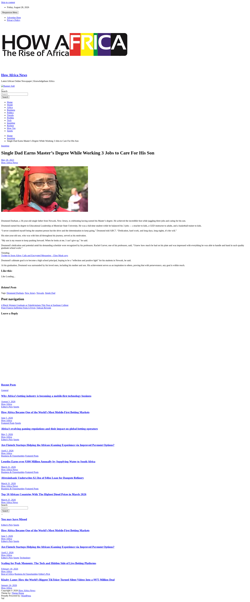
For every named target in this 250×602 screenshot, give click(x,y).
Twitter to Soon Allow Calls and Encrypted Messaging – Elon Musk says (34, 255)
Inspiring (11, 123)
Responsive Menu (9, 12)
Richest (10, 125)
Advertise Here (14, 17)
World (10, 105)
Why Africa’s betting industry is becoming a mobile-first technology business (46, 395)
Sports (10, 131)
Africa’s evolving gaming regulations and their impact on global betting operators (49, 428)
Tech (9, 120)
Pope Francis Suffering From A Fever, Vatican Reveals (26, 308)
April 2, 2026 (7, 450)
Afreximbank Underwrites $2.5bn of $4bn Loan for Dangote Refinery (42, 477)
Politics (10, 112)
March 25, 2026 (8, 500)
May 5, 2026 (7, 434)
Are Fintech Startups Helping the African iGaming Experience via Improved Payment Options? (57, 445)
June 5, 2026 (7, 418)
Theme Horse (18, 593)
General (4, 390)
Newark (40, 293)
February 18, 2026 (9, 569)
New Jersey (30, 293)
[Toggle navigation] (2, 89)
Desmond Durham (15, 293)
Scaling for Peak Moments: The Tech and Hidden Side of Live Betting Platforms (48, 563)
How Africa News (14, 75)
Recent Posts (8, 384)
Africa (10, 107)
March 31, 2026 (8, 467)
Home (10, 102)
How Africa (6, 404)
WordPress (26, 595)
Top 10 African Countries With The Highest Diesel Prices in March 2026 (43, 494)
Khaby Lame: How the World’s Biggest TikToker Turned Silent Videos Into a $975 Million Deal (58, 579)
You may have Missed (14, 519)
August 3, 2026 (8, 401)
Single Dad (50, 293)
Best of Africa (7, 574)
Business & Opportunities (13, 456)
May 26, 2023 (7, 160)
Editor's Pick (7, 407)
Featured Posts (7, 423)
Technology (25, 557)
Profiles (10, 118)
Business (11, 110)
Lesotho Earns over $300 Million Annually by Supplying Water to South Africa (48, 461)
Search (4, 91)
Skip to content (8, 2)
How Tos (11, 128)
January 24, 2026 (9, 585)
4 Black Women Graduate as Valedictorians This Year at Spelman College (34, 305)
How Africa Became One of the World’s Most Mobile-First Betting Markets (45, 412)
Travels (10, 115)
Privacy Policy (13, 20)
